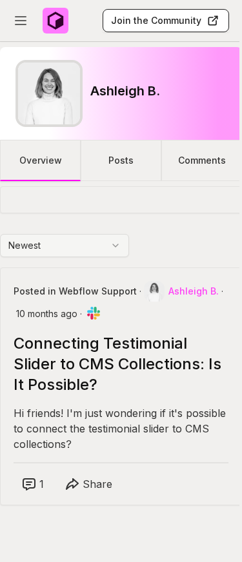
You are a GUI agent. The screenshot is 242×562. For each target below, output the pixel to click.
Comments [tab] (202, 160)
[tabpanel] (121, 358)
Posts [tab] (121, 160)
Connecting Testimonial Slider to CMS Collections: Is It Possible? (117, 364)
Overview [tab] (40, 160)
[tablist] (121, 160)
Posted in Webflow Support (75, 291)
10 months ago (46, 313)
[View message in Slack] (94, 313)
